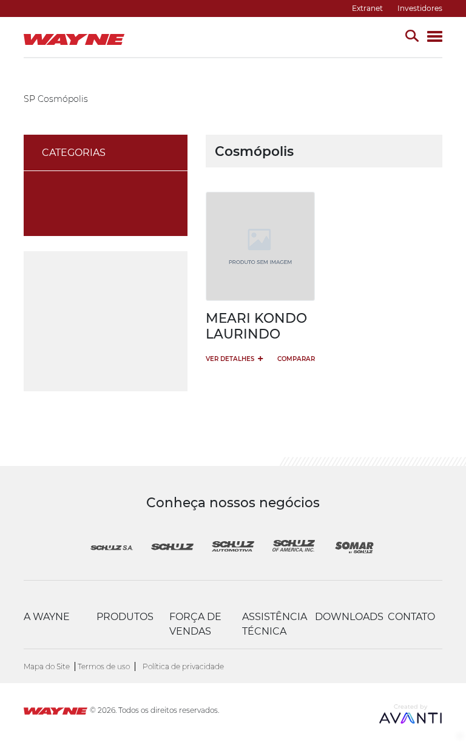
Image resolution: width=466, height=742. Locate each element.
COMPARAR (296, 359)
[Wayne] (55, 712)
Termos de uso (104, 666)
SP (29, 98)
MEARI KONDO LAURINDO (256, 326)
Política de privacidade (183, 666)
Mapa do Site (47, 666)
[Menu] (434, 37)
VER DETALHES (234, 358)
